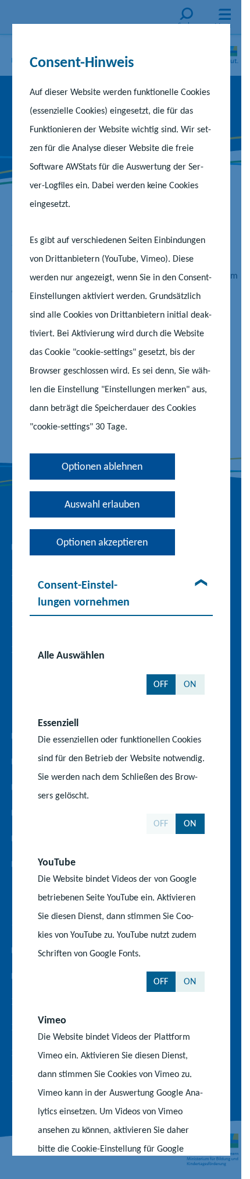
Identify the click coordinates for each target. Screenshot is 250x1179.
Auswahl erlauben (102, 503)
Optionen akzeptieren (102, 541)
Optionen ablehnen (102, 465)
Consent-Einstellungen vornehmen (83, 592)
